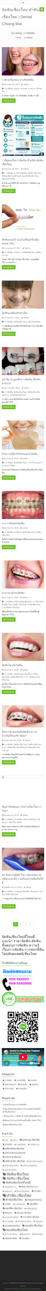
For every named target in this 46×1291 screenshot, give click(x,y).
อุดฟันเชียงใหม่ (25, 1234)
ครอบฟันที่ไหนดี (20, 1144)
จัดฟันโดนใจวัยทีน (12, 665)
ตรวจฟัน (37, 1191)
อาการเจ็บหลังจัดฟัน (13, 523)
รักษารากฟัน (9, 1089)
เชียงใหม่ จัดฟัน (8, 179)
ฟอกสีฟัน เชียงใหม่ (13, 1208)
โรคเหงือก (26, 1238)
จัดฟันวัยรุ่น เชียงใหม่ (23, 674)
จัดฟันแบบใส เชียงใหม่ (22, 1191)
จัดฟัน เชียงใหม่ (34, 173)
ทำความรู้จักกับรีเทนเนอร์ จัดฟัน (20, 453)
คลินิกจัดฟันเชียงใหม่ (23, 602)
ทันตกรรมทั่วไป (10, 1084)
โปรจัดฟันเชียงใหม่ (18, 395)
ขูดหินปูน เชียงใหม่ (31, 1140)
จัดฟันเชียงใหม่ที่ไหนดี (11, 176)
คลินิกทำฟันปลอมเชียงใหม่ (15, 1153)
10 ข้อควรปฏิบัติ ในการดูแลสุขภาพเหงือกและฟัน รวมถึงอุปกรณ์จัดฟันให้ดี (22, 878)
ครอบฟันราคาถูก (34, 1144)
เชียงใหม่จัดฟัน (34, 322)
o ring (30, 89)
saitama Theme (24, 1289)
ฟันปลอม (35, 1084)
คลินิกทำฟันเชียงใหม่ (13, 1157)
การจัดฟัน (8, 89)
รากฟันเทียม (22, 1089)
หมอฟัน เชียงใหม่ (34, 1225)
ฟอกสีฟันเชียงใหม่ (31, 1208)
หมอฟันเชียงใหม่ (17, 1230)
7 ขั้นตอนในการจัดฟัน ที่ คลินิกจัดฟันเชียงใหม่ (22, 1116)
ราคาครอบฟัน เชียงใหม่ (11, 1217)
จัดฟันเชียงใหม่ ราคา (19, 677)
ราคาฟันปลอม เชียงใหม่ (24, 1221)
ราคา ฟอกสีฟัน (9, 1221)
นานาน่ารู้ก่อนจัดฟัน (13, 592)
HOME (18, 38)
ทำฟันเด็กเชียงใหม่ (34, 1200)
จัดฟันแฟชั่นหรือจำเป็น (14, 313)
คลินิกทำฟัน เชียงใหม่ (15, 1161)
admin (26, 84)
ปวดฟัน (8, 1204)
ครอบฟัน (33, 1080)
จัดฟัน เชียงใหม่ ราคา (29, 1187)
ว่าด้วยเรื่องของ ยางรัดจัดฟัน (18, 79)
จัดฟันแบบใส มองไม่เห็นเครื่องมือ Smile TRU (21, 1120)
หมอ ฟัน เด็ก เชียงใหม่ (11, 1234)
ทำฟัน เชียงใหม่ (19, 1195)
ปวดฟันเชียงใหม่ (19, 1204)
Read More (9, 101)
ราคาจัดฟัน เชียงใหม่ (11, 607)
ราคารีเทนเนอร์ (34, 463)
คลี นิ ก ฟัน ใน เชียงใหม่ (36, 1161)
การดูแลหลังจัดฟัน (22, 891)
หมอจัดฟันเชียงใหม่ (30, 176)
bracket (24, 89)
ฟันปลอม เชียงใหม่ (24, 1213)
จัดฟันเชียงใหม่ (28, 252)
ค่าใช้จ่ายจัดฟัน (20, 173)
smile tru (17, 252)
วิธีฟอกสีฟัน (39, 1221)
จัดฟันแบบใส (8, 1191)
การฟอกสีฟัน (21, 1080)
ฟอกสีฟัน (34, 1204)
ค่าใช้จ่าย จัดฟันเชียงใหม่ (24, 532)
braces (17, 89)
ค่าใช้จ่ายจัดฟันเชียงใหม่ (11, 1165)
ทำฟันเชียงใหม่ (33, 605)
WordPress (15, 1289)
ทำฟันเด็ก (23, 1084)
